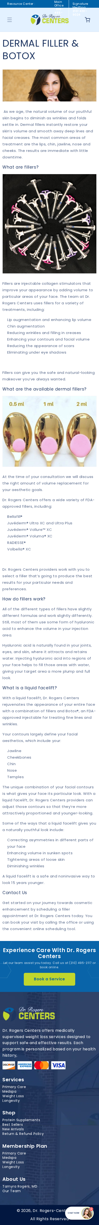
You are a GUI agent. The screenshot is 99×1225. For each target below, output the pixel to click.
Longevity (11, 1101)
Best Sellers (12, 1125)
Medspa (9, 1092)
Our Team (11, 1191)
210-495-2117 (58, 12)
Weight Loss (13, 1096)
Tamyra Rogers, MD (19, 1186)
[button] (9, 19)
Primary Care (14, 1087)
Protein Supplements (21, 1120)
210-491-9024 (80, 13)
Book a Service (49, 979)
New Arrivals (13, 1129)
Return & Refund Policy (23, 1134)
